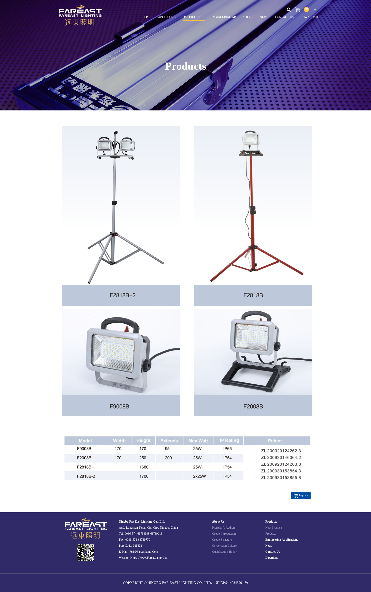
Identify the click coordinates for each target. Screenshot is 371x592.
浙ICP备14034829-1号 (232, 582)
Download (309, 17)
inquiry (303, 495)
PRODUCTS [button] (192, 17)
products (271, 521)
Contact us (272, 551)
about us (218, 521)
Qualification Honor (224, 551)
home (147, 17)
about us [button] (165, 17)
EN (306, 9)
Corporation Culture (224, 545)
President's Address (223, 527)
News (264, 17)
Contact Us (284, 17)
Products (270, 533)
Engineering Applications (232, 17)
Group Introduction (224, 533)
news (268, 545)
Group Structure (222, 539)
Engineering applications (281, 539)
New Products (273, 527)
